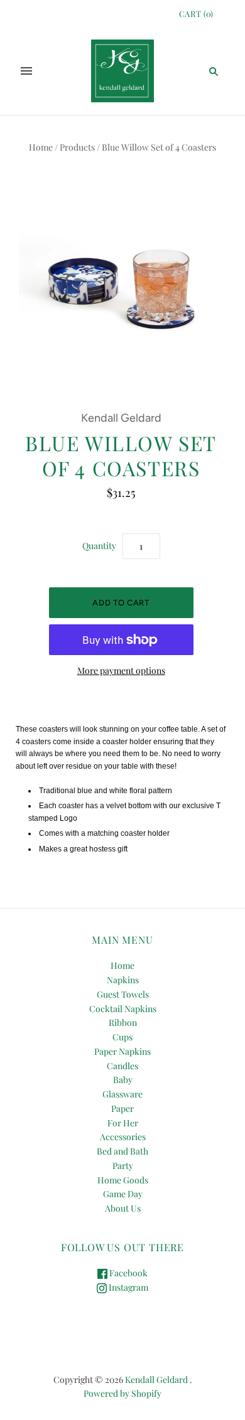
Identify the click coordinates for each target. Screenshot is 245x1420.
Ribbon (123, 1022)
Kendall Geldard (121, 418)
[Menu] (26, 71)
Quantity (99, 546)
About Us (123, 1208)
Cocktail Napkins (122, 1009)
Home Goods (122, 1180)
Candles (122, 1066)
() (196, 13)
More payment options (121, 670)
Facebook (127, 1273)
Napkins (123, 980)
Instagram (127, 1287)
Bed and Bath (122, 1151)
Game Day (123, 1194)
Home (41, 147)
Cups (122, 1037)
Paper (122, 1108)
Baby (123, 1080)
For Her (122, 1123)
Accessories (123, 1137)
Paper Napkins (122, 1051)
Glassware (122, 1094)
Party (122, 1166)
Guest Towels (123, 994)
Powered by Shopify (122, 1393)
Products (77, 147)
